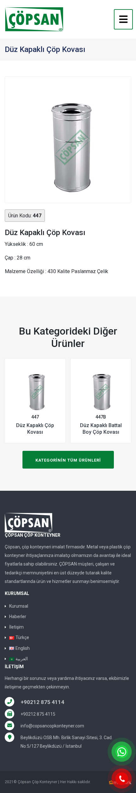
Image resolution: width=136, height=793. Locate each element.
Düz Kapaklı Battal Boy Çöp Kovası (101, 428)
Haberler (17, 616)
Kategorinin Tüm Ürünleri (68, 460)
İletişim (16, 627)
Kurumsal (18, 606)
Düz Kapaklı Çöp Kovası (35, 428)
